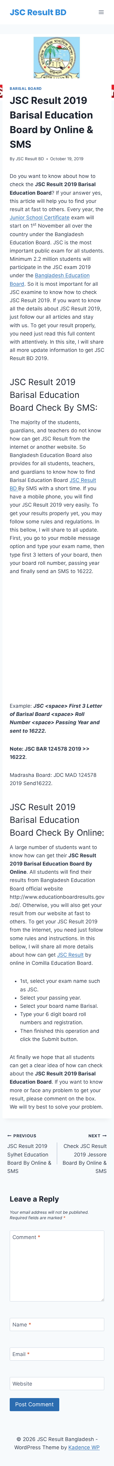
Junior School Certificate (40, 217)
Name (21, 1325)
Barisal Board (26, 88)
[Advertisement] (57, 642)
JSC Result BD (30, 158)
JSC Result (70, 955)
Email (21, 1354)
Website (22, 1384)
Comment (26, 1237)
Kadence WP (84, 1447)
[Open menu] (101, 12)
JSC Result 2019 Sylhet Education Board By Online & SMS (29, 1153)
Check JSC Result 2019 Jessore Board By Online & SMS (85, 1153)
